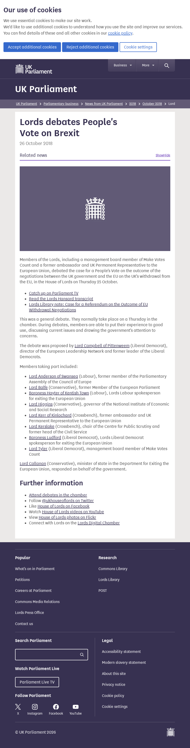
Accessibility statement (121, 651)
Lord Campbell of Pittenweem (102, 345)
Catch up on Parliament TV (53, 293)
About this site (114, 673)
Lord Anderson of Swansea (53, 376)
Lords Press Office (29, 612)
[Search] (167, 65)
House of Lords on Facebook (63, 506)
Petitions (22, 579)
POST (102, 590)
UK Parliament (46, 89)
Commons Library (112, 569)
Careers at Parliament (33, 590)
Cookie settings (138, 47)
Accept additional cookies (32, 47)
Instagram (34, 714)
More (145, 65)
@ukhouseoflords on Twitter (68, 500)
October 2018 (152, 104)
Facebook (56, 714)
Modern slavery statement (124, 662)
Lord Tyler (38, 448)
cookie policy (120, 33)
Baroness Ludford (45, 437)
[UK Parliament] (34, 69)
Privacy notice (113, 684)
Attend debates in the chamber (58, 495)
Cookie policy (113, 695)
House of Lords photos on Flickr (67, 517)
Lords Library (109, 579)
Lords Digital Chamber (99, 523)
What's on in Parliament (35, 569)
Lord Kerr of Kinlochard (50, 415)
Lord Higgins (41, 404)
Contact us (24, 624)
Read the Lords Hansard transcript (61, 298)
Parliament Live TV (37, 682)
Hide (166, 155)
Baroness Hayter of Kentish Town (59, 393)
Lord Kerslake (41, 426)
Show (159, 155)
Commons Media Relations (37, 602)
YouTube (76, 714)
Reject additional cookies (90, 47)
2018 (132, 104)
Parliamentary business (61, 104)
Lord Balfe (38, 387)
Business (120, 65)
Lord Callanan (33, 463)
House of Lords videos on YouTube (73, 511)
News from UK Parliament (104, 104)
